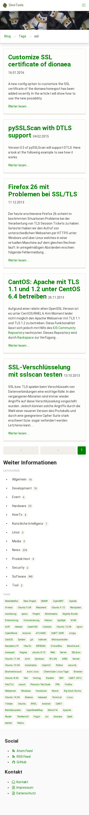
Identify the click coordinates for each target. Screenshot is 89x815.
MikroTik (53, 710)
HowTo (19, 514)
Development (24, 488)
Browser (78, 671)
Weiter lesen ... (18, 106)
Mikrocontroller (60, 639)
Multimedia (51, 613)
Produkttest (23, 558)
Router (8, 716)
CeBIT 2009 (57, 633)
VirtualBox (56, 646)
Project (36, 613)
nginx (79, 626)
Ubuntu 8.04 (11, 678)
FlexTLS (9, 684)
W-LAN (53, 658)
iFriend (9, 607)
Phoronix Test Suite (40, 684)
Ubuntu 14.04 (12, 697)
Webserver (10, 690)
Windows (26, 690)
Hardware (21, 506)
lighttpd (61, 620)
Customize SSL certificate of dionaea (39, 60)
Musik (55, 690)
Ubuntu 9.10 (58, 607)
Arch (27, 658)
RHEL (34, 703)
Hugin (37, 716)
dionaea (58, 716)
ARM (64, 658)
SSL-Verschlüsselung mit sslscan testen (39, 370)
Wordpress (75, 607)
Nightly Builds (70, 613)
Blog (7, 36)
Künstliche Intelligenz (29, 523)
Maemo (29, 697)
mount (22, 684)
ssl (46, 716)
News (19, 550)
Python (59, 665)
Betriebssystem (13, 710)
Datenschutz (26, 793)
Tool (17, 585)
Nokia (20, 723)
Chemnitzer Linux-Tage (56, 671)
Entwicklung (11, 620)
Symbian (39, 658)
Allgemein (22, 479)
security (72, 665)
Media (18, 541)
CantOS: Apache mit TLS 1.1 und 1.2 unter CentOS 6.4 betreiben (44, 289)
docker (8, 723)
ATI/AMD (41, 633)
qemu (25, 613)
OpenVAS (32, 626)
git (31, 639)
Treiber (9, 703)
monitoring (10, 613)
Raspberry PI (11, 646)
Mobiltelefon (11, 601)
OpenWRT (58, 601)
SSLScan (76, 652)
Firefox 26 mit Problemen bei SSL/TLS (42, 190)
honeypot (9, 652)
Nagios (23, 652)
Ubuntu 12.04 (64, 626)
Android (46, 703)
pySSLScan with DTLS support (40, 131)
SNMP (44, 601)
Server (63, 652)
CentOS (9, 639)
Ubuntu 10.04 (12, 665)
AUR (7, 626)
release (18, 626)
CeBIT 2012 (75, 678)
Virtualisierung (31, 620)
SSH (61, 678)
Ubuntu (22, 703)
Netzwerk (41, 607)
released (42, 697)
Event (18, 497)
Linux (18, 532)
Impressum (24, 787)
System (21, 639)
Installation (31, 665)
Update (72, 601)
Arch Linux (33, 671)
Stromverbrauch (13, 671)
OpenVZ (46, 665)
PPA (57, 684)
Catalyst (47, 626)
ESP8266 (40, 646)
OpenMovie (11, 633)
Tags (22, 36)
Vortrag (37, 678)
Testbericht (23, 716)
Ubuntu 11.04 (12, 658)
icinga (72, 633)
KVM (73, 620)
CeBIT (59, 703)
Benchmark (73, 646)
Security (20, 567)
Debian (48, 620)
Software (22, 576)
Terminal (57, 697)
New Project (30, 601)
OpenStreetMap (34, 710)
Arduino (26, 633)
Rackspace (25, 337)
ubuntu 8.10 (38, 652)
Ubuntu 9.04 (24, 607)
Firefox (68, 684)
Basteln (50, 678)
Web (52, 652)
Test (26, 678)
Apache (67, 710)
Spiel (69, 716)
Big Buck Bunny (72, 690)
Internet (42, 639)
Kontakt (22, 782)
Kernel (76, 658)
